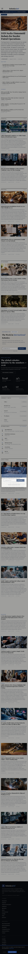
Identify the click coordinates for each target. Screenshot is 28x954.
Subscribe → (20, 480)
